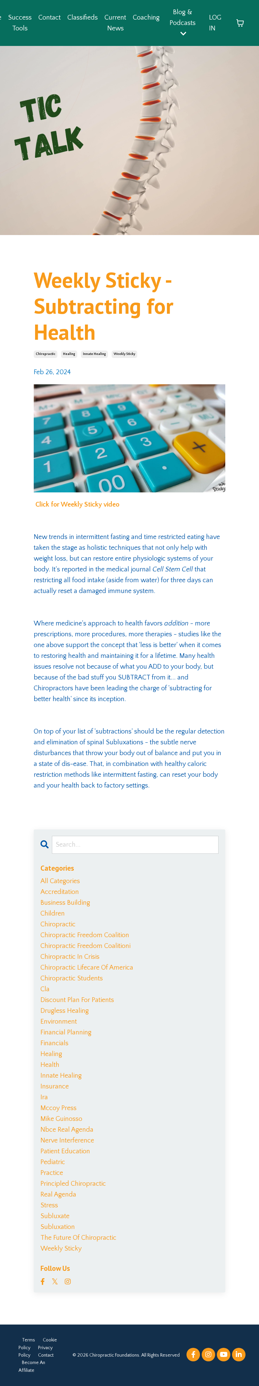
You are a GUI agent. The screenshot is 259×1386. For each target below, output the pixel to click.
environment (58, 1021)
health (49, 1065)
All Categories (60, 881)
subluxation (57, 1227)
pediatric (52, 1162)
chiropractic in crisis (69, 956)
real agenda (58, 1194)
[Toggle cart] (240, 23)
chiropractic (45, 354)
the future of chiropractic (78, 1237)
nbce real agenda (66, 1129)
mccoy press (58, 1108)
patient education (65, 1151)
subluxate (54, 1216)
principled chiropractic (73, 1183)
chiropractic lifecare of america (86, 967)
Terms (28, 1340)
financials (54, 1043)
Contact (49, 17)
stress (49, 1205)
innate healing (94, 354)
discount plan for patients (77, 1000)
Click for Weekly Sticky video (76, 504)
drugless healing (64, 1011)
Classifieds (82, 17)
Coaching (146, 17)
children (52, 913)
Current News (115, 23)
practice (51, 1173)
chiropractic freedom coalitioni (85, 946)
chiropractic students (71, 978)
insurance (54, 1086)
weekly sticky (124, 354)
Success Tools (20, 23)
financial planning (65, 1032)
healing (69, 354)
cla (45, 989)
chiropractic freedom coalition (84, 935)
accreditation (59, 892)
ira (44, 1097)
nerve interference (67, 1140)
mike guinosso (61, 1119)
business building (65, 902)
